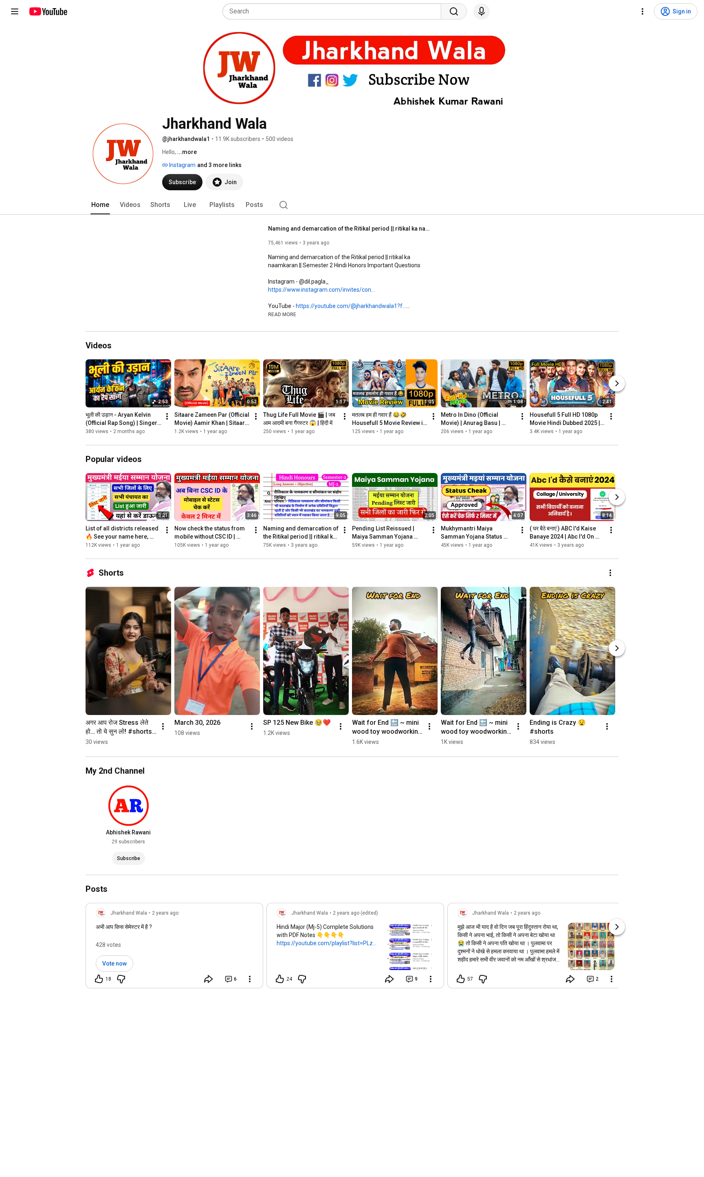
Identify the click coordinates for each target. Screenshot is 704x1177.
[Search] (454, 11)
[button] (282, 314)
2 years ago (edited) (355, 913)
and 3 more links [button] (219, 165)
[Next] (617, 383)
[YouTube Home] (48, 11)
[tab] (100, 205)
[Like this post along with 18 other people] (99, 979)
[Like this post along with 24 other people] (279, 979)
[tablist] (352, 205)
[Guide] (15, 11)
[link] (174, 948)
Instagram (182, 165)
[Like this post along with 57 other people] (460, 979)
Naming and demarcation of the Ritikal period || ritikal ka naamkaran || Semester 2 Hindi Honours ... (349, 228)
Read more (282, 314)
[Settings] (642, 11)
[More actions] (167, 416)
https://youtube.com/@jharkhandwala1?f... (351, 306)
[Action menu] (250, 979)
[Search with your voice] (481, 11)
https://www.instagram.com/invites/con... (321, 289)
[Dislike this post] (121, 979)
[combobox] (334, 11)
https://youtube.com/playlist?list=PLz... (326, 943)
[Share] (208, 979)
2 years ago (165, 913)
